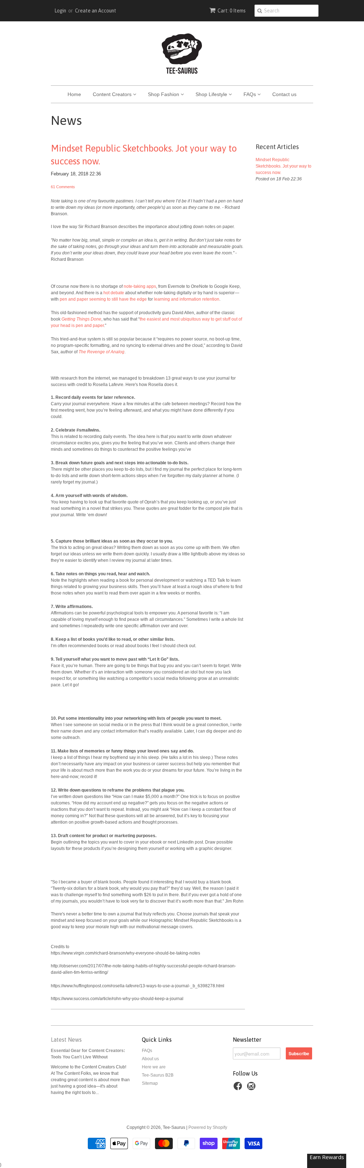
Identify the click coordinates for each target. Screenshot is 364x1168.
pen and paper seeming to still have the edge (103, 299)
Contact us (284, 94)
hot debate (113, 292)
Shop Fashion (164, 94)
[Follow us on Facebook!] (239, 1088)
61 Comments (63, 187)
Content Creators (113, 94)
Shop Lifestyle (212, 94)
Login (60, 11)
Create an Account (95, 11)
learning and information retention (186, 299)
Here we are (154, 1066)
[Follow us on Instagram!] (252, 1088)
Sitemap (150, 1083)
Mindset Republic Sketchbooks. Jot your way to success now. (144, 155)
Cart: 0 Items (232, 11)
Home (74, 94)
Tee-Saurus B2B (157, 1075)
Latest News (66, 1039)
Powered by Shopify (207, 1127)
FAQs (250, 94)
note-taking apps (140, 286)
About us (150, 1058)
